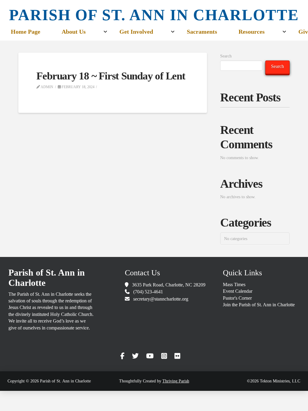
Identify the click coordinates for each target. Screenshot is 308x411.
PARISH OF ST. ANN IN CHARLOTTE (154, 14)
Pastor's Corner (237, 298)
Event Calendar (237, 291)
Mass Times (234, 284)
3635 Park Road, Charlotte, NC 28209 (168, 284)
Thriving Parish (175, 381)
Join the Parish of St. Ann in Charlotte (259, 304)
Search (226, 56)
